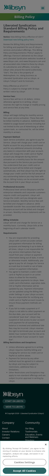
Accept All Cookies (24, 470)
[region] (24, 458)
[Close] (46, 444)
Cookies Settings (24, 462)
